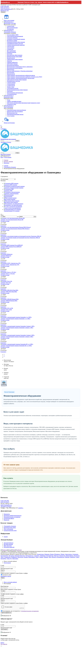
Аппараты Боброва (12, 37)
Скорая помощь (11, 82)
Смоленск (36, 555)
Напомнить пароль (6, 576)
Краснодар (62, 555)
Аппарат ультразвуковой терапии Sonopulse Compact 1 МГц (17, 327)
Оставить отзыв (5, 221)
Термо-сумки (10, 87)
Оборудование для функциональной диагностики (20, 78)
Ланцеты (9, 61)
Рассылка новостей (9, 547)
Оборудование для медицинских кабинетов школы (21, 75)
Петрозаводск (29, 555)
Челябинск (14, 557)
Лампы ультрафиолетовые (14, 101)
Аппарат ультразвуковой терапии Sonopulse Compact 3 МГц (17, 336)
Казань (26, 557)
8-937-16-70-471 (5, 502)
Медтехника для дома (10, 23)
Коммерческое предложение (8, 139)
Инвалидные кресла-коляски (15, 111)
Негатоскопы (10, 72)
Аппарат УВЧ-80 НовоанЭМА (9, 300)
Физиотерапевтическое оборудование (17, 89)
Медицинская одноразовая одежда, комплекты (20, 66)
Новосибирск (69, 555)
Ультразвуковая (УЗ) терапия (11, 211)
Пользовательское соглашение (12, 517)
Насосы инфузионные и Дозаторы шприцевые (20, 71)
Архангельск (40, 554)
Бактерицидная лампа (10, 527)
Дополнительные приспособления (16, 110)
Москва (67, 557)
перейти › (20, 508)
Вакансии (6, 520)
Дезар (8, 100)
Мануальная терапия (9, 199)
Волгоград (20, 557)
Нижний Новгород (20, 555)
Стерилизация (11, 84)
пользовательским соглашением (30, 611)
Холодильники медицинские (15, 92)
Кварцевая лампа (8, 97)
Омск (36, 557)
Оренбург (72, 557)
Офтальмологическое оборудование (17, 79)
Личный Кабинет (8, 543)
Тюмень (46, 557)
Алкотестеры (10, 26)
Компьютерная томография (14, 56)
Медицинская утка (12, 113)
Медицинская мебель (13, 65)
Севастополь (68, 554)
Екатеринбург (4, 555)
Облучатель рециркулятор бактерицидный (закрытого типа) (23, 102)
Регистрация (7, 157)
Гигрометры (10, 29)
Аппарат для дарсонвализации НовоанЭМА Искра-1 (15, 228)
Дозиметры (10, 49)
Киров (52, 554)
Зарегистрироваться (6, 612)
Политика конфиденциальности (12, 515)
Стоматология (11, 85)
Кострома (11, 555)
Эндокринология (11, 94)
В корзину (3, 225)
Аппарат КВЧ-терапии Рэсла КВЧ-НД (11, 246)
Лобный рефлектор (12, 62)
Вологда (54, 557)
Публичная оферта (9, 518)
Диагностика (10, 46)
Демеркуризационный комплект (16, 45)
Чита (50, 557)
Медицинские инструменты (14, 68)
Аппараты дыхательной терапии (16, 39)
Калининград (60, 557)
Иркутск (56, 555)
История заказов (8, 544)
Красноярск (31, 557)
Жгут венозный (11, 50)
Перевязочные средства (13, 81)
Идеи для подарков (9, 20)
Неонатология (11, 74)
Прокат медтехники (9, 122)
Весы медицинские (12, 27)
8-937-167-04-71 (5, 7)
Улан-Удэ (9, 558)
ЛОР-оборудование (12, 63)
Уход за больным (8, 107)
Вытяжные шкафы (12, 40)
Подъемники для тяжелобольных (13, 205)
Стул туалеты (10, 116)
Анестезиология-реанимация (15, 36)
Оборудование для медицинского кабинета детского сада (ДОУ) (24, 76)
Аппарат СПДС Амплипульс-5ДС (10, 264)
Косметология (11, 58)
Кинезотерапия (8, 196)
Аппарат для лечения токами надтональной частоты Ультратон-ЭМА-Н (20, 237)
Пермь (62, 554)
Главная (6, 165)
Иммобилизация (11, 52)
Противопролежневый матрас (15, 114)
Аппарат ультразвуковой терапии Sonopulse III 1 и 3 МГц (16, 345)
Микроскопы (10, 69)
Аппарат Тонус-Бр (6, 282)
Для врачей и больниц (10, 32)
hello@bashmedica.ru (59, 2)
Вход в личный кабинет (10, 582)
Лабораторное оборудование (15, 59)
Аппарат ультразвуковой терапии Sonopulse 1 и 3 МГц (15, 318)
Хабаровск (43, 555)
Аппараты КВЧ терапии (10, 185)
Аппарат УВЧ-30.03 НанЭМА (9, 291)
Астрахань (75, 554)
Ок (35, 216)
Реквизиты (7, 514)
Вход (2, 157)
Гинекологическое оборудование (16, 42)
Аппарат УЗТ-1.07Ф (6, 309)
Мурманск (57, 554)
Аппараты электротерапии (11, 193)
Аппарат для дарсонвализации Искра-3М (12, 219)
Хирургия (9, 91)
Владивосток (49, 555)
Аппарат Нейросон (6, 255)
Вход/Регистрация (6, 154)
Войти (2, 577)
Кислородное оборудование (14, 55)
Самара (41, 557)
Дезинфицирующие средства (15, 43)
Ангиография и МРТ (12, 35)
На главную (4, 644)
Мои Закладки (8, 545)
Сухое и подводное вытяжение (12, 208)
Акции (6, 536)
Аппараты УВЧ (8, 190)
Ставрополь (7, 557)
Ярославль (15, 558)
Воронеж (47, 554)
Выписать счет (5, 10)
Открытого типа (11, 104)
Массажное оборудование (11, 202)
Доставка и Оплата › (6, 506)
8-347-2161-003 (5, 6)
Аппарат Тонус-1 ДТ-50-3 (8, 273)
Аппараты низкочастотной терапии (13, 187)
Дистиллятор (10, 48)
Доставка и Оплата (6, 142)
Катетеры (9, 53)
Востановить (4, 629)
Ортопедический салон (10, 530)
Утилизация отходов (12, 88)
